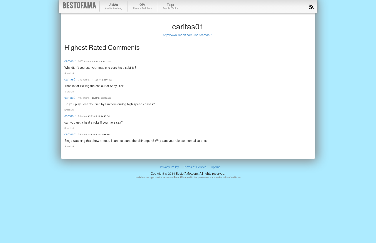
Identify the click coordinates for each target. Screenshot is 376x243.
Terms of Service (194, 167)
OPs (142, 6)
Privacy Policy (169, 167)
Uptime (216, 167)
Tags (170, 6)
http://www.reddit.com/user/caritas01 (188, 35)
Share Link (69, 73)
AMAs (113, 6)
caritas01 (70, 61)
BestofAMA (79, 6)
